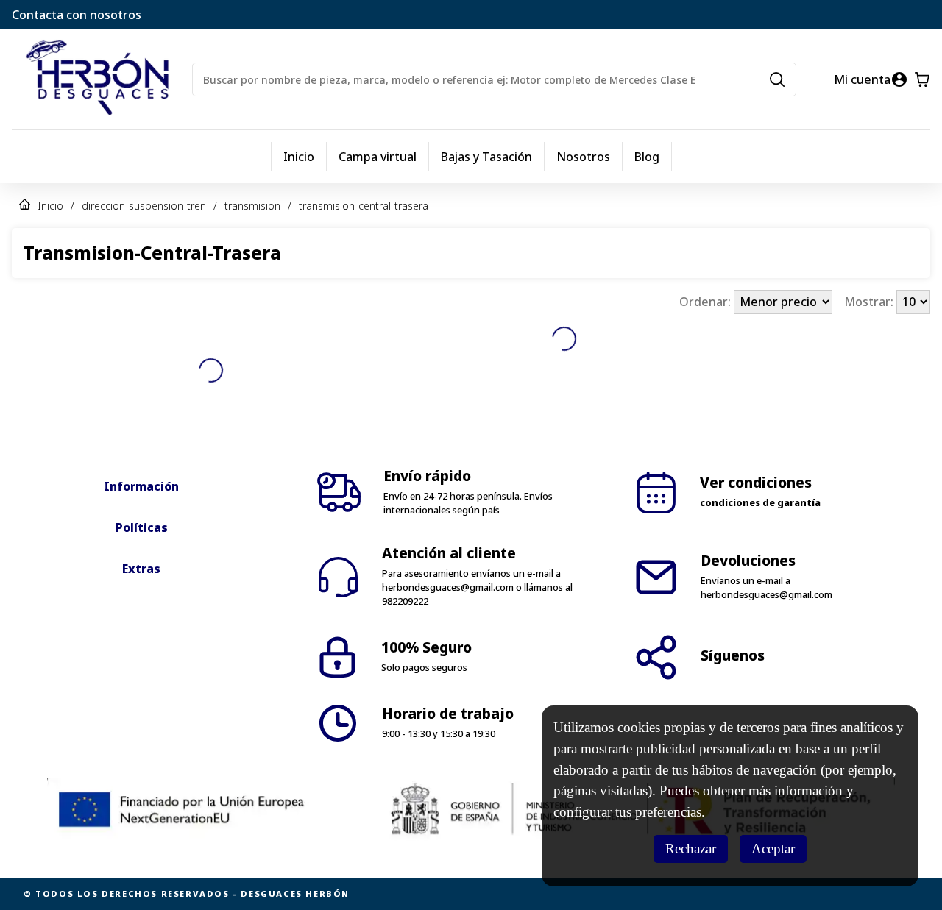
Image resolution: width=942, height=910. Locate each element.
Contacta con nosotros (76, 15)
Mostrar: (870, 302)
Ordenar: (706, 302)
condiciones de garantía (760, 502)
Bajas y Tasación (486, 157)
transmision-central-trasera (363, 206)
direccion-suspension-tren (144, 206)
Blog (646, 157)
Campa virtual (378, 157)
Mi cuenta (862, 79)
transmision (252, 206)
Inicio (298, 157)
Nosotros (583, 157)
